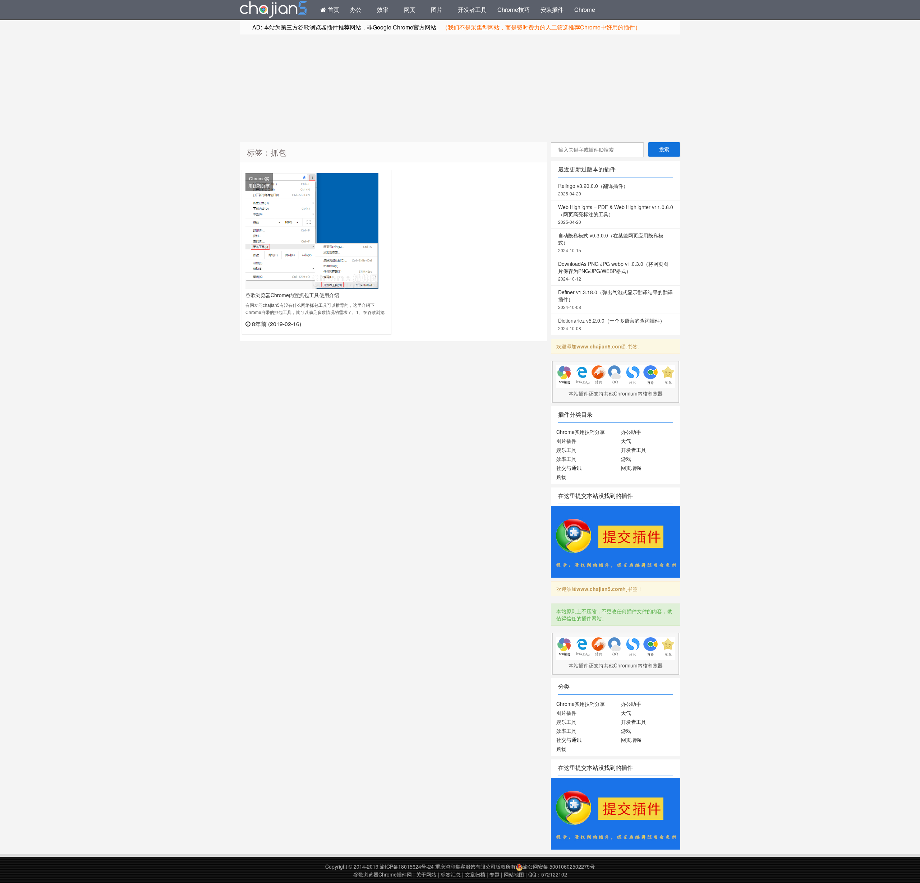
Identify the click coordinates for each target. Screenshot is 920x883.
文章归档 (475, 874)
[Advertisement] (460, 88)
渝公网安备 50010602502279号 (559, 866)
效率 (382, 9)
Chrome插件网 (273, 10)
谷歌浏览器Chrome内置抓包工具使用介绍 (292, 295)
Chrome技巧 (513, 9)
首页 (332, 9)
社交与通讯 (568, 467)
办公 (356, 9)
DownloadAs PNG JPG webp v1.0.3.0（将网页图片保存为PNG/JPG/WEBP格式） (613, 271)
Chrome (584, 9)
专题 (494, 874)
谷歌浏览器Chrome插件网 (382, 874)
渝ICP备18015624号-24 (407, 866)
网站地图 (514, 874)
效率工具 (566, 458)
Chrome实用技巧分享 (259, 182)
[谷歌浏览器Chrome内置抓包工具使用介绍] (311, 230)
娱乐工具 (566, 449)
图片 (436, 9)
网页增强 (631, 467)
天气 (626, 440)
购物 (561, 476)
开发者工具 (472, 9)
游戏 (626, 458)
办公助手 (631, 431)
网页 (409, 9)
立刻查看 (375, 323)
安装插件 (552, 9)
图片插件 (566, 440)
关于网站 (426, 874)
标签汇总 (451, 874)
